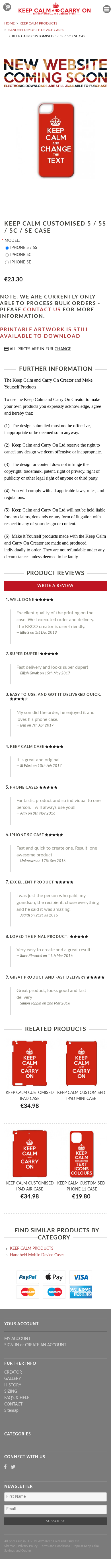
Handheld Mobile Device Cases (36, 30)
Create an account (45, 1345)
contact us (42, 309)
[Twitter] (13, 1467)
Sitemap (11, 1411)
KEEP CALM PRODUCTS (38, 23)
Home (9, 23)
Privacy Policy (28, 1546)
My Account (17, 1339)
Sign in (11, 1345)
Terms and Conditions (55, 1546)
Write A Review (55, 586)
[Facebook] (5, 1467)
